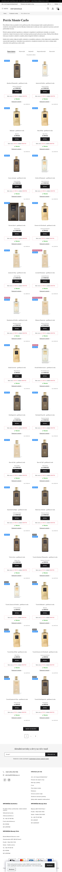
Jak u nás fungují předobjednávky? (10, 4)
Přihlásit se (51, 754)
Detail (17, 91)
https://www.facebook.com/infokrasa (5, 780)
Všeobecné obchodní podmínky (38, 796)
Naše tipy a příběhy (35, 782)
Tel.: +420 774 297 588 (36, 817)
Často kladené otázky (36, 788)
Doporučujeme (11, 51)
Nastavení (11, 869)
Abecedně (52, 51)
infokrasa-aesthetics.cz (8, 815)
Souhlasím (50, 865)
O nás (32, 785)
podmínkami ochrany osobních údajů (39, 759)
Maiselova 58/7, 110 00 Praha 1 (38, 809)
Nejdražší (31, 51)
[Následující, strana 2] (31, 736)
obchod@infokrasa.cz (12, 775)
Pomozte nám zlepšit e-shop (27, 4)
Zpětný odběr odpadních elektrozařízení (40, 799)
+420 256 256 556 (11, 772)
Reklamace (33, 791)
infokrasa (9, 780)
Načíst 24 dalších (31, 729)
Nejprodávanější (41, 51)
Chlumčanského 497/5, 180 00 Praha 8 (12, 839)
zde (41, 866)
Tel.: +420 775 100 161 (8, 847)
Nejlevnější (22, 51)
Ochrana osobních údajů (36, 794)
